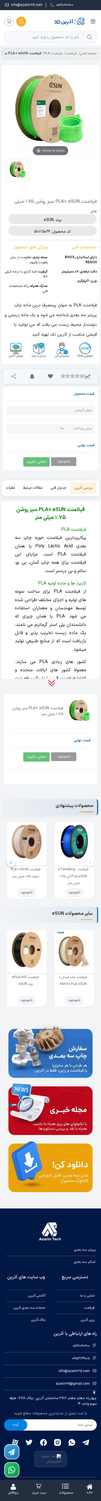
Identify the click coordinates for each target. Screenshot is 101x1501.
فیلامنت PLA (53, 53)
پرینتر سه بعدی (84, 1249)
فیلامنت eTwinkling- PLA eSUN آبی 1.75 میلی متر (73, 876)
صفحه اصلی (88, 53)
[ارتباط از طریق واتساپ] (11, 1469)
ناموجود (74, 892)
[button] (50, 376)
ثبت (16, 1425)
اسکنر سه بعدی (84, 1261)
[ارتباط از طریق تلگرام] (11, 1451)
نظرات (10, 488)
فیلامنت (71, 53)
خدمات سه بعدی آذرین (29, 1307)
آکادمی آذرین (36, 1295)
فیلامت (89, 1307)
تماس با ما (87, 1295)
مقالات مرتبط (33, 488)
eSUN (49, 220)
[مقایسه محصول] (87, 376)
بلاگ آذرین (38, 1319)
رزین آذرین (88, 1319)
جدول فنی (58, 488)
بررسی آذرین (83, 488)
